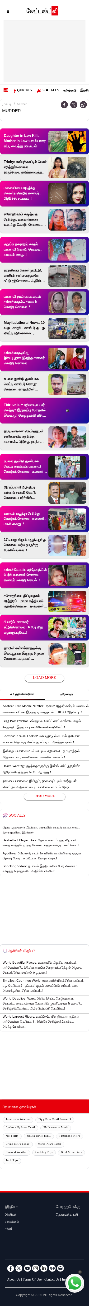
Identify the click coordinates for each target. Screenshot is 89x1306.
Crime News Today (18, 1144)
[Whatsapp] (83, 104)
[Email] (60, 1268)
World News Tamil (49, 1144)
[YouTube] (27, 1268)
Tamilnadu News (69, 1136)
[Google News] (52, 1268)
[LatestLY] (42, 12)
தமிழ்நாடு (69, 91)
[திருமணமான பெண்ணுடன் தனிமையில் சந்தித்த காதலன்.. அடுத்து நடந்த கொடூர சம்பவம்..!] (67, 437)
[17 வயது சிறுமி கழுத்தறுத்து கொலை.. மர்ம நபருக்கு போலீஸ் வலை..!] (67, 545)
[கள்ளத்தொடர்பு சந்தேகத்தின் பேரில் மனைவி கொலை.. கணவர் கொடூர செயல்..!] (67, 575)
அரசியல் (10, 1215)
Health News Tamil (39, 1136)
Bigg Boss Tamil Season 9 (54, 1120)
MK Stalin (12, 1136)
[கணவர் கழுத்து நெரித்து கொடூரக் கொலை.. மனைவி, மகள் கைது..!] (67, 519)
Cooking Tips (44, 1153)
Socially (50, 91)
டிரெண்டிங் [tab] (66, 694)
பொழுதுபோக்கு (68, 1207)
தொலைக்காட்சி (67, 1215)
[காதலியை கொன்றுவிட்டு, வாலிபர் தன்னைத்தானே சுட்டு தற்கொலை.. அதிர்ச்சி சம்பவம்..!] (67, 276)
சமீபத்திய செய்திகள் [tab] (22, 694)
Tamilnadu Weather (18, 1120)
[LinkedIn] (43, 1268)
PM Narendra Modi (55, 1128)
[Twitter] (73, 104)
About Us (13, 1280)
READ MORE (44, 796)
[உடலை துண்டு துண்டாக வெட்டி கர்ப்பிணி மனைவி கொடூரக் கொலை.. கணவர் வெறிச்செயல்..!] (67, 467)
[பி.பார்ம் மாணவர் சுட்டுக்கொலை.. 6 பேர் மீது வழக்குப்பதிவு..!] (67, 628)
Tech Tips (12, 1161)
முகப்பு (6, 104)
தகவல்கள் (12, 1222)
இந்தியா (11, 1207)
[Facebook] (10, 1268)
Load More (44, 678)
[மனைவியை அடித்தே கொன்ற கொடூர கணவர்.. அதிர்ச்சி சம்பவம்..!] (67, 194)
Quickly (25, 91)
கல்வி (8, 1229)
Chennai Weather (16, 1153)
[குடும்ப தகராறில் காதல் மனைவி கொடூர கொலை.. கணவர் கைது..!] (67, 250)
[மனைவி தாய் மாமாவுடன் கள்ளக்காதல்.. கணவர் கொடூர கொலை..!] (67, 302)
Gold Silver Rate (71, 1153)
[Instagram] (35, 1268)
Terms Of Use (32, 1280)
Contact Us (51, 1280)
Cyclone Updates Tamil (20, 1128)
